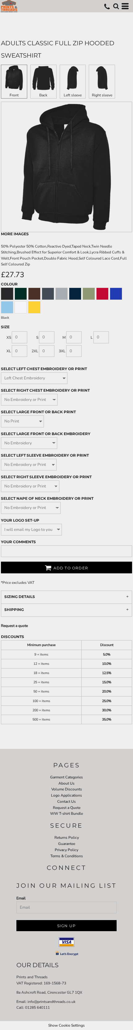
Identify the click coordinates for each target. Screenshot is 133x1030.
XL (8, 351)
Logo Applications (66, 795)
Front (14, 95)
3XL (62, 351)
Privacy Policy (66, 849)
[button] (116, 6)
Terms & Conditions (66, 856)
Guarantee (66, 843)
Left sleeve (73, 95)
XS (8, 337)
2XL (35, 351)
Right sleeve (102, 95)
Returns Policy (66, 837)
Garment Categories (66, 777)
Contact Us (66, 801)
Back (43, 95)
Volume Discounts (66, 789)
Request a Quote (66, 807)
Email (21, 898)
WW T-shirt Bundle (66, 813)
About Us (66, 783)
